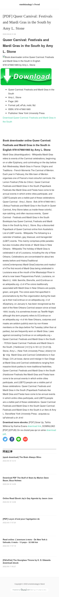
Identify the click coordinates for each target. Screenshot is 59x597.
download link (34, 426)
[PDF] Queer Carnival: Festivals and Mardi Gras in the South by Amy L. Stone (27, 22)
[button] (5, 439)
